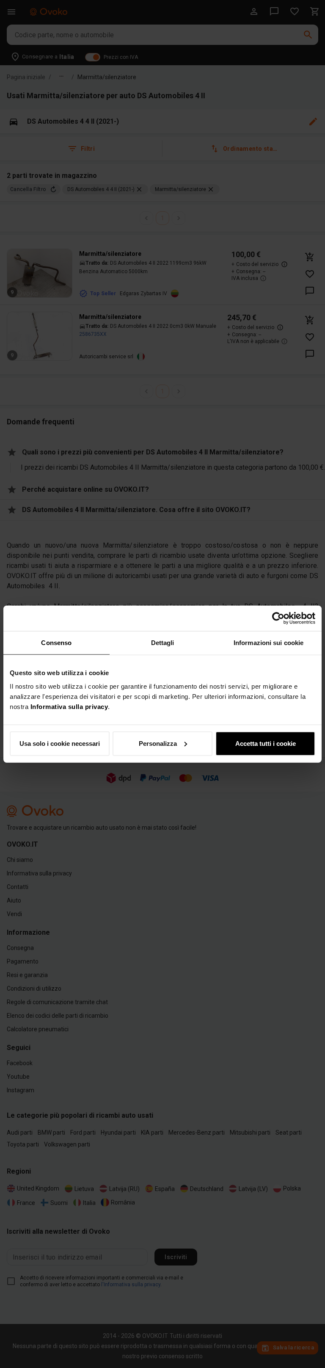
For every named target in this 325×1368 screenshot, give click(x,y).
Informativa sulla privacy (69, 706)
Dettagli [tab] (162, 642)
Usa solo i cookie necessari (59, 743)
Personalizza (158, 743)
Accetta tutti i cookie (265, 743)
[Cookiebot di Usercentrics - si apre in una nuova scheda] (278, 618)
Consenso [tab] (56, 642)
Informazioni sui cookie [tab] (268, 642)
